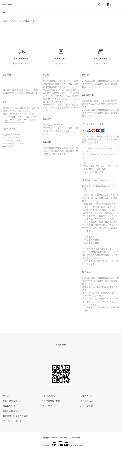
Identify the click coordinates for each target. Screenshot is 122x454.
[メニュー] (117, 4)
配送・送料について (12, 400)
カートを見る (86, 400)
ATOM (50, 405)
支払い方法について (12, 410)
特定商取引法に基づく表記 (15, 415)
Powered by (45, 445)
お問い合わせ (86, 405)
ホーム (5, 12)
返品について (9, 405)
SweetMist (7, 4)
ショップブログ (49, 395)
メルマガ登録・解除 (51, 400)
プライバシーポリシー (13, 420)
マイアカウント (87, 395)
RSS (44, 405)
